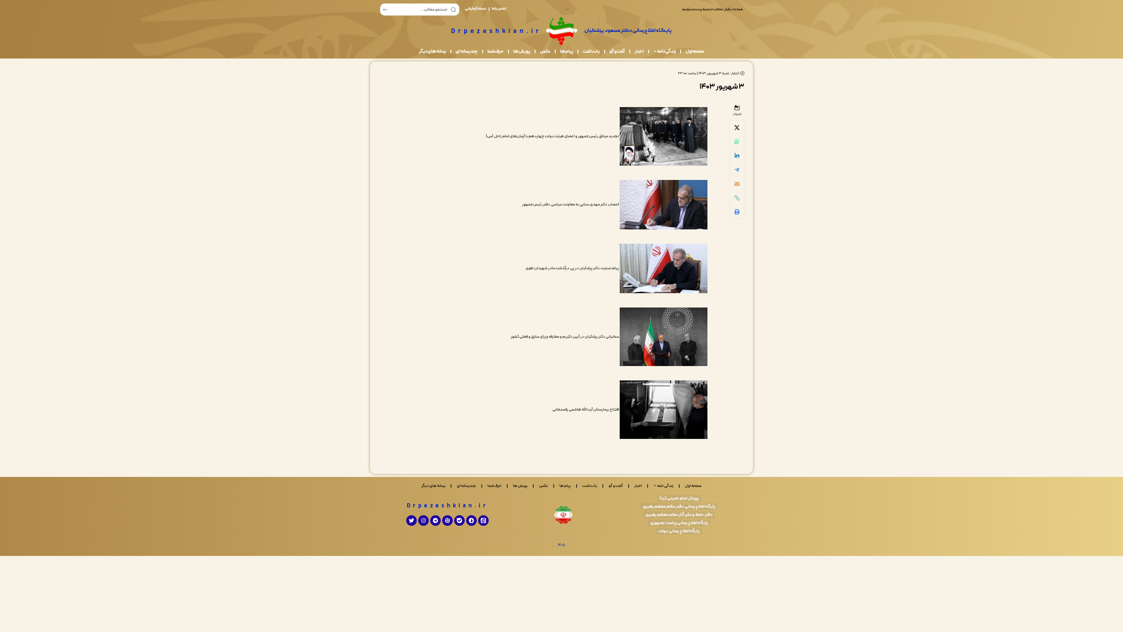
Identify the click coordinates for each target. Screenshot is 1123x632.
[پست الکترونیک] (737, 184)
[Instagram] (423, 520)
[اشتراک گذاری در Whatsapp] (737, 142)
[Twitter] (411, 520)
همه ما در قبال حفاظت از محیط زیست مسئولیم (712, 9)
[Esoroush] (471, 520)
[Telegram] (435, 520)
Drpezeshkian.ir (447, 506)
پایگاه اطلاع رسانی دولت (679, 531)
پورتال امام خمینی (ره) (679, 498)
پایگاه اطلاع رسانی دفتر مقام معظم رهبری (679, 506)
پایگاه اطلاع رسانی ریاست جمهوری (679, 523)
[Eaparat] (447, 520)
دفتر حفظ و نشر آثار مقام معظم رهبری (679, 514)
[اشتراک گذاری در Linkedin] (737, 156)
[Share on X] (737, 128)
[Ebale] (459, 520)
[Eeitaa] (483, 520)
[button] (568, 9)
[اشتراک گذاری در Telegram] (737, 170)
